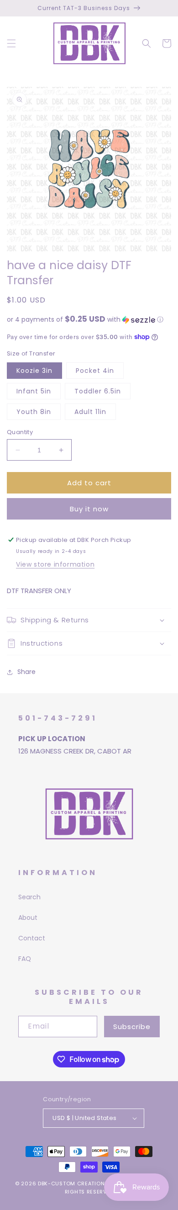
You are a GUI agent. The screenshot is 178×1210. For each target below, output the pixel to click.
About (27, 917)
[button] (11, 43)
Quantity (20, 432)
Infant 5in (33, 391)
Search (29, 897)
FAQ (24, 958)
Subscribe (132, 1026)
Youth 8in (33, 411)
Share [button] (26, 671)
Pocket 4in (95, 370)
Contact (31, 938)
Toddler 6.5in (97, 391)
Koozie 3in (34, 370)
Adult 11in (90, 411)
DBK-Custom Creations (73, 1183)
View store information (55, 564)
